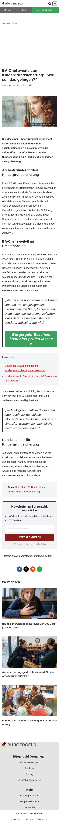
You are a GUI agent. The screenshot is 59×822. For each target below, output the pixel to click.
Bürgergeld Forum (30, 801)
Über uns (29, 819)
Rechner (7, 10)
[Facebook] (19, 569)
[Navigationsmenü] (54, 4)
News (24, 10)
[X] (26, 569)
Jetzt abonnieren (29, 537)
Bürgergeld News (29, 795)
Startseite (6, 23)
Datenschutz (42, 819)
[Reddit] (33, 569)
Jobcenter (29, 807)
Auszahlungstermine (29, 780)
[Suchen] (49, 3)
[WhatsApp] (39, 569)
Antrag (29, 774)
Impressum (16, 819)
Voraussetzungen (29, 762)
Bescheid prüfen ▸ (45, 10)
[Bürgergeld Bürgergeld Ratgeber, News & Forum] (12, 3)
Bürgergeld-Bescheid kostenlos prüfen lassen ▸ (31, 339)
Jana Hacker (12, 85)
